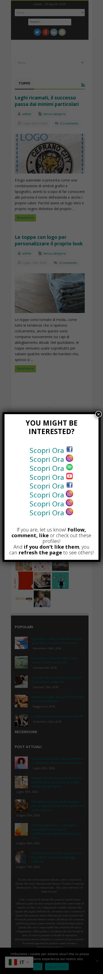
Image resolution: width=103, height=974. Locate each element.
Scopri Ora (48, 450)
